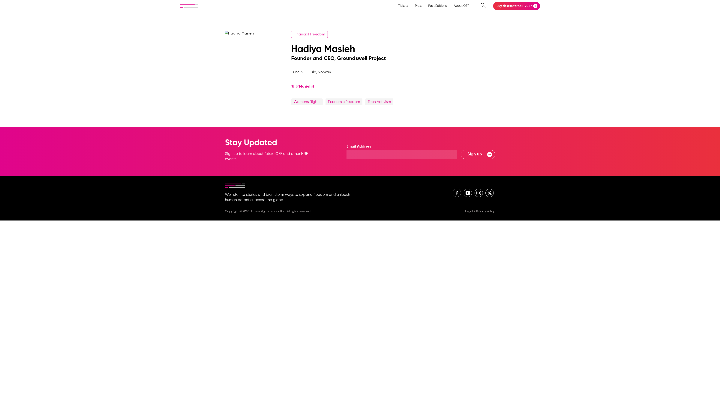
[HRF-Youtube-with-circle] (467, 193)
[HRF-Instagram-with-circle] (478, 193)
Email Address (358, 146)
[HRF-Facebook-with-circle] (457, 193)
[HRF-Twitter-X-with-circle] (489, 193)
